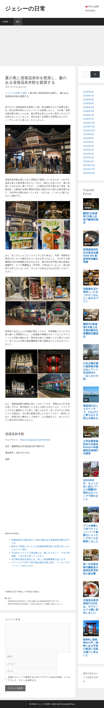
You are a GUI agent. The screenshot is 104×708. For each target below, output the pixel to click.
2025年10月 (89, 130)
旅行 (18, 21)
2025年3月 (88, 153)
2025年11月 (89, 126)
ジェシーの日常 (25, 8)
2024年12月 (89, 165)
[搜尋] (95, 74)
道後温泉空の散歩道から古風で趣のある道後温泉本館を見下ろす (33, 601)
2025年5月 (88, 146)
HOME (5, 21)
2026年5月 (88, 103)
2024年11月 (89, 169)
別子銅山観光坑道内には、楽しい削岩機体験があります (38, 559)
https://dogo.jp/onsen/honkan (35, 440)
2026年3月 (88, 111)
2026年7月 (88, 95)
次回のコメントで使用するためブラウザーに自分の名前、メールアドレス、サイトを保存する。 (39, 679)
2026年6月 (88, 99)
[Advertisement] (52, 44)
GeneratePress (68, 704)
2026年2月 (88, 115)
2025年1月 (88, 161)
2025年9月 (88, 134)
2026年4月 (88, 107)
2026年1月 (88, 119)
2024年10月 (89, 173)
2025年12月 (89, 122)
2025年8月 (88, 138)
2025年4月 (88, 149)
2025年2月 (88, 157)
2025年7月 (88, 142)
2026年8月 (88, 92)
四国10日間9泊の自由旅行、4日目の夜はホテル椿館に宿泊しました (35, 604)
